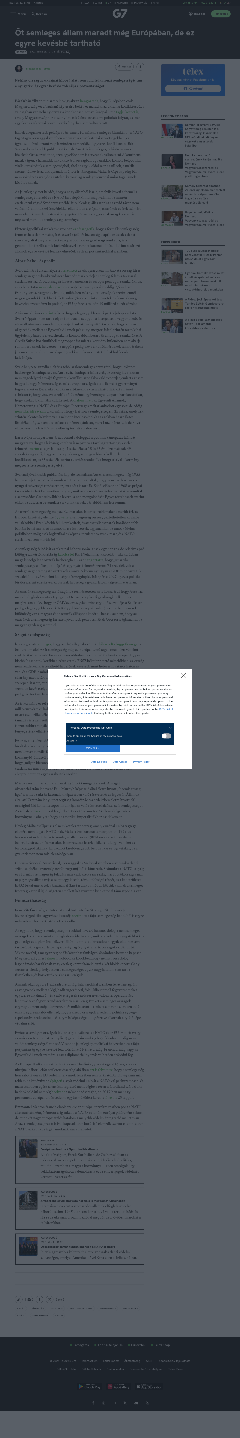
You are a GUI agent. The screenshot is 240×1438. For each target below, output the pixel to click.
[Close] (184, 676)
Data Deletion (99, 761)
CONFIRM (93, 748)
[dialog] (120, 719)
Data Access (120, 761)
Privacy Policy (141, 761)
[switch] (166, 735)
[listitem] (118, 728)
